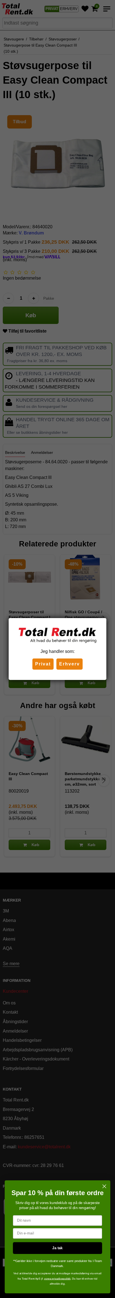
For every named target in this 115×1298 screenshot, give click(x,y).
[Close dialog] (104, 1186)
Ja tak (57, 1248)
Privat (43, 664)
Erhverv (69, 664)
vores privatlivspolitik (57, 1278)
